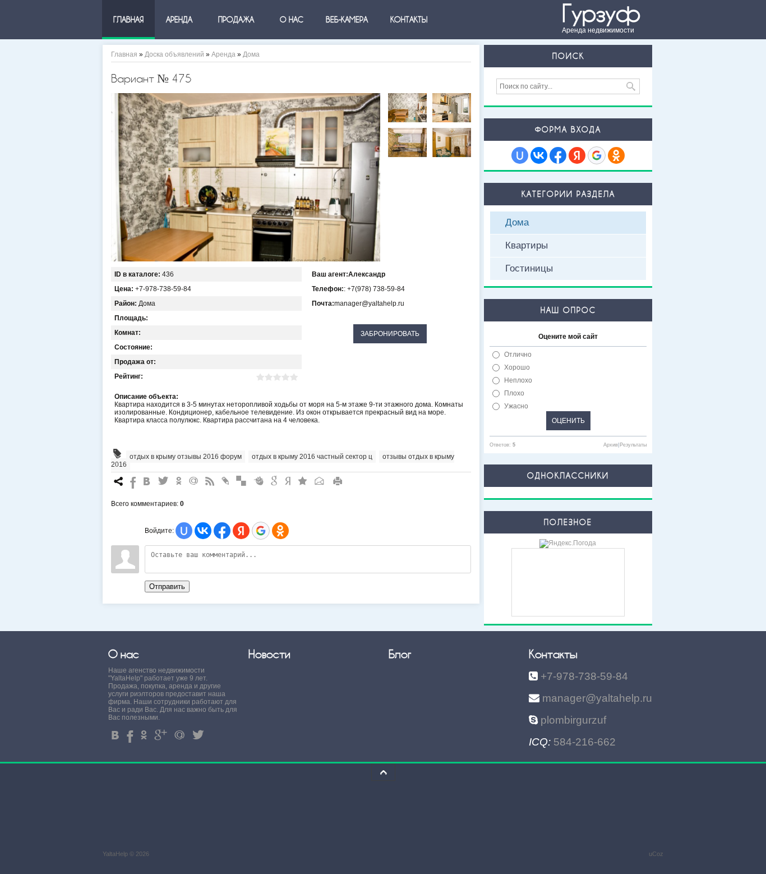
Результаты (633, 445)
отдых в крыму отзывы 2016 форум (186, 457)
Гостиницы (529, 268)
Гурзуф (601, 13)
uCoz (656, 853)
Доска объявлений (174, 54)
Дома (251, 54)
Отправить (167, 586)
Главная (124, 54)
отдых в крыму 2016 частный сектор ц (312, 457)
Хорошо (517, 367)
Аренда (223, 54)
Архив (610, 445)
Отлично (518, 354)
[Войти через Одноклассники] (280, 530)
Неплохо (518, 380)
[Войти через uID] (184, 530)
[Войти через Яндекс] (241, 530)
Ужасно (516, 406)
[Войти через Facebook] (222, 530)
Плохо (514, 393)
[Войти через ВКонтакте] (203, 530)
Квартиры (526, 245)
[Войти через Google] (261, 531)
